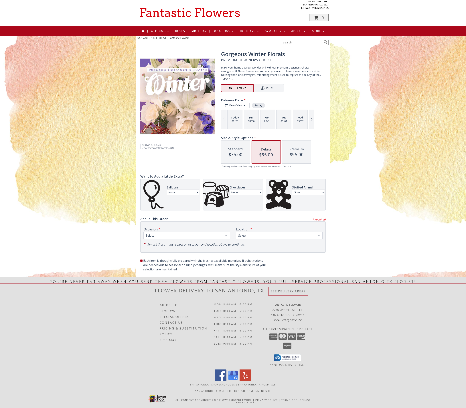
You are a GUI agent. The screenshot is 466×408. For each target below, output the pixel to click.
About (296, 31)
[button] (319, 17)
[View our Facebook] (220, 380)
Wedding (158, 31)
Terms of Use (244, 402)
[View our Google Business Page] (233, 380)
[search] (325, 42)
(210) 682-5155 (320, 8)
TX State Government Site (252, 391)
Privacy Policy (266, 400)
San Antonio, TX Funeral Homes (212, 384)
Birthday (198, 31)
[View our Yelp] (245, 380)
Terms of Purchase (296, 400)
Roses (180, 31)
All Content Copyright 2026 (196, 400)
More (316, 31)
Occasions (221, 31)
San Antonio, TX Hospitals (257, 384)
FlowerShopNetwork (235, 400)
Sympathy (273, 31)
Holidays (247, 31)
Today (258, 105)
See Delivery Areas (288, 291)
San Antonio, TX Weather (213, 391)
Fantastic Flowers (189, 13)
